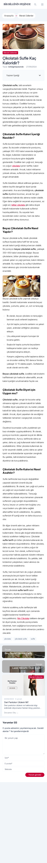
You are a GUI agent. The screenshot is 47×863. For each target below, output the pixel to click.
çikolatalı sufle (21, 639)
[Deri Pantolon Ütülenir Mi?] (23, 685)
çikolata (16, 166)
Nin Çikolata (23, 618)
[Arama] (35, 4)
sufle (33, 639)
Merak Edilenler (10, 53)
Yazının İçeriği (12, 75)
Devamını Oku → (11, 713)
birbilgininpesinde (16, 67)
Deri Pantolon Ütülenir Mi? (16, 702)
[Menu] (42, 4)
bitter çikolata (18, 205)
